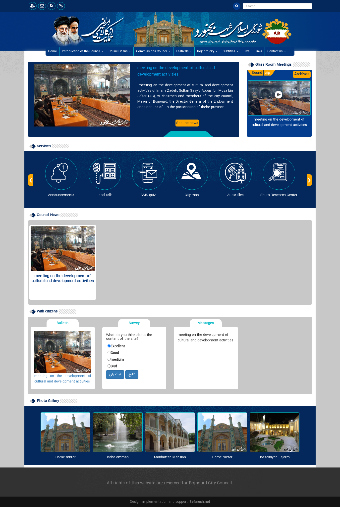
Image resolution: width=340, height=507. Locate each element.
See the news (187, 123)
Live (246, 51)
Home (53, 51)
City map (192, 195)
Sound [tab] (257, 73)
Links (258, 51)
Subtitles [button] (229, 51)
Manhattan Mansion (170, 457)
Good (115, 353)
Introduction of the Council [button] (81, 51)
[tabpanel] (134, 95)
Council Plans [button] (118, 51)
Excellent (118, 346)
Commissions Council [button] (152, 51)
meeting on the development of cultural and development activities (176, 71)
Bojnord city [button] (206, 51)
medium (117, 359)
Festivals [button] (182, 51)
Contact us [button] (275, 51)
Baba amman (118, 457)
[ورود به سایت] (33, 6)
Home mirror (66, 457)
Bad (114, 366)
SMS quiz (148, 195)
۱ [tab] (55, 130)
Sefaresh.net (199, 502)
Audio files (235, 195)
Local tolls (105, 195)
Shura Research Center (278, 195)
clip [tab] (267, 73)
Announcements (61, 195)
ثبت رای (115, 375)
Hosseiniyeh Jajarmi (274, 457)
